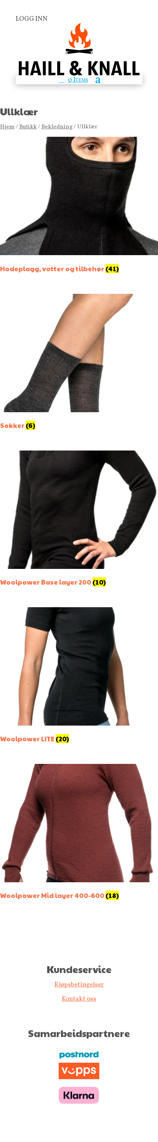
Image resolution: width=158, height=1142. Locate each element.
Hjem (7, 127)
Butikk (28, 127)
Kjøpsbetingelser (79, 984)
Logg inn (32, 19)
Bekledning (56, 127)
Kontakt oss (79, 999)
